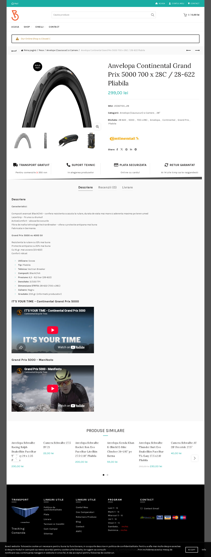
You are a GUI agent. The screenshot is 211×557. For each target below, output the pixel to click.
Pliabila (112, 123)
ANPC (79, 531)
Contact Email (151, 508)
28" (158, 112)
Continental (168, 120)
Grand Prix (183, 120)
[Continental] (124, 138)
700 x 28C (142, 120)
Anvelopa (155, 120)
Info (204, 549)
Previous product (189, 50)
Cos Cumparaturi (85, 512)
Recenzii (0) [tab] (107, 187)
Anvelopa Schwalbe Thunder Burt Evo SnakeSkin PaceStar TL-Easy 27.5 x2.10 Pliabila (151, 451)
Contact (195, 3)
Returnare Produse (86, 517)
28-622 (122, 120)
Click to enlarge (97, 127)
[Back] (14, 50)
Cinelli (39, 26)
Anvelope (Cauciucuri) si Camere (62, 50)
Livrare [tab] (127, 187)
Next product (197, 50)
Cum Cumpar (51, 528)
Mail (16, 3)
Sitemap (48, 533)
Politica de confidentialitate (53, 508)
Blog (78, 521)
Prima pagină (30, 50)
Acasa (162, 3)
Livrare (47, 519)
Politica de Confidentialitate (121, 549)
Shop (27, 26)
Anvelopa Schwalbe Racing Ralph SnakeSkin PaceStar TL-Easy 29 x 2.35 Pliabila (24, 451)
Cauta (152, 15)
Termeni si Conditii (54, 524)
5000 (131, 120)
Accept (191, 550)
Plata (46, 514)
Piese (41, 50)
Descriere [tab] (85, 187)
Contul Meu (178, 3)
